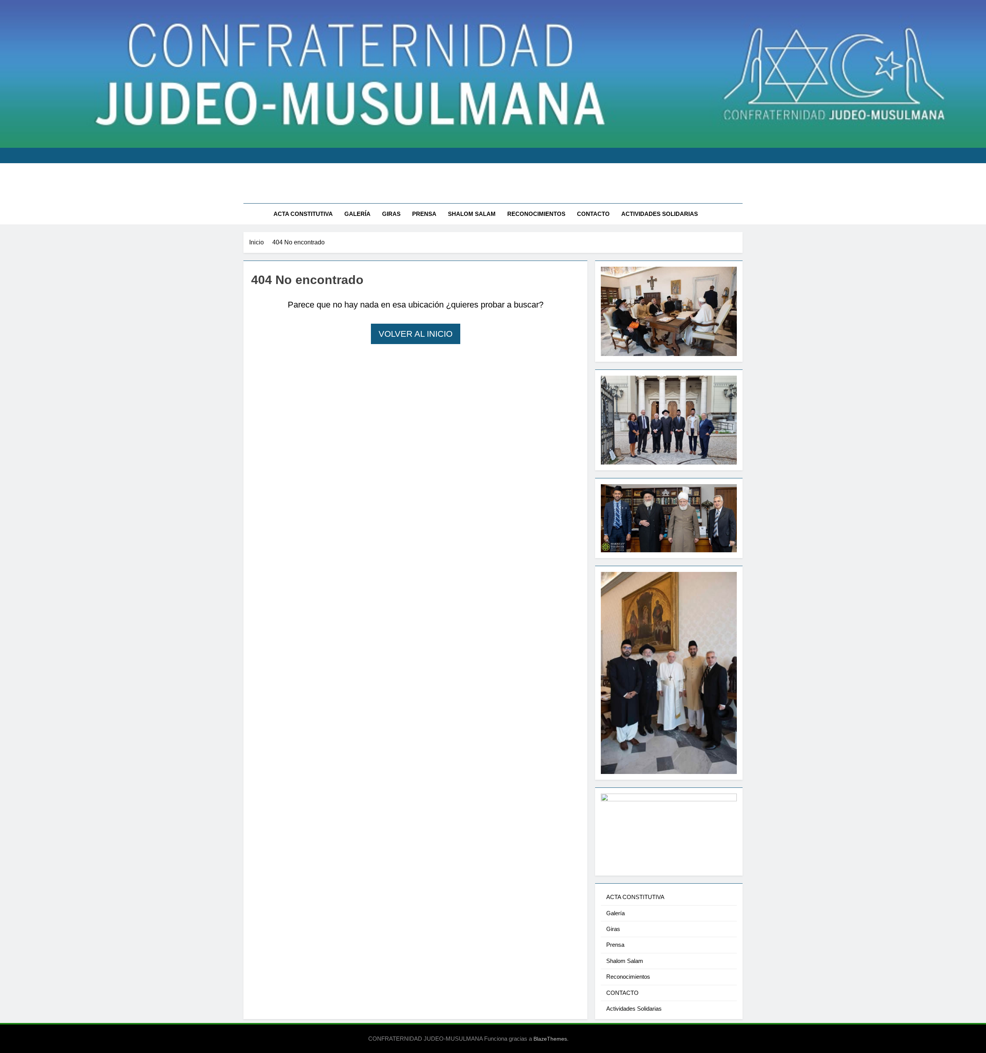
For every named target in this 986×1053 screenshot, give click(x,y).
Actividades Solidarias (659, 214)
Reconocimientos (536, 214)
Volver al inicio (416, 334)
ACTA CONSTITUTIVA (303, 214)
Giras (391, 214)
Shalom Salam (472, 214)
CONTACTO (593, 214)
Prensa (424, 214)
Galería (357, 214)
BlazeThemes (550, 1039)
